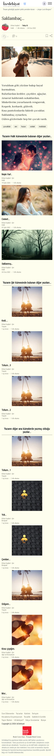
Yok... (4, 514)
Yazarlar (19, 713)
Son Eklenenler (8, 713)
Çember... (6, 559)
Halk (12, 28)
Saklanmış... (7, 263)
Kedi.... (5, 320)
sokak (32, 126)
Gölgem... (6, 604)
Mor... (4, 693)
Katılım (27, 713)
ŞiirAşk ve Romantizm (8, 653)
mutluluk (42, 126)
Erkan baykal (15, 25)
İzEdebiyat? (19, 720)
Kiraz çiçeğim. (8, 648)
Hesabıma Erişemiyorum (12, 717)
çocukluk (6, 126)
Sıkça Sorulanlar (32, 720)
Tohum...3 (6, 365)
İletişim (35, 713)
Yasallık (27, 717)
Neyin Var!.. (7, 174)
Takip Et (25, 25)
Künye (43, 720)
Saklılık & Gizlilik (39, 717)
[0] (4, 36)
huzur (23, 126)
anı (16, 126)
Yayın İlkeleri (7, 720)
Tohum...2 (6, 410)
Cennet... (6, 219)
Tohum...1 (6, 470)
